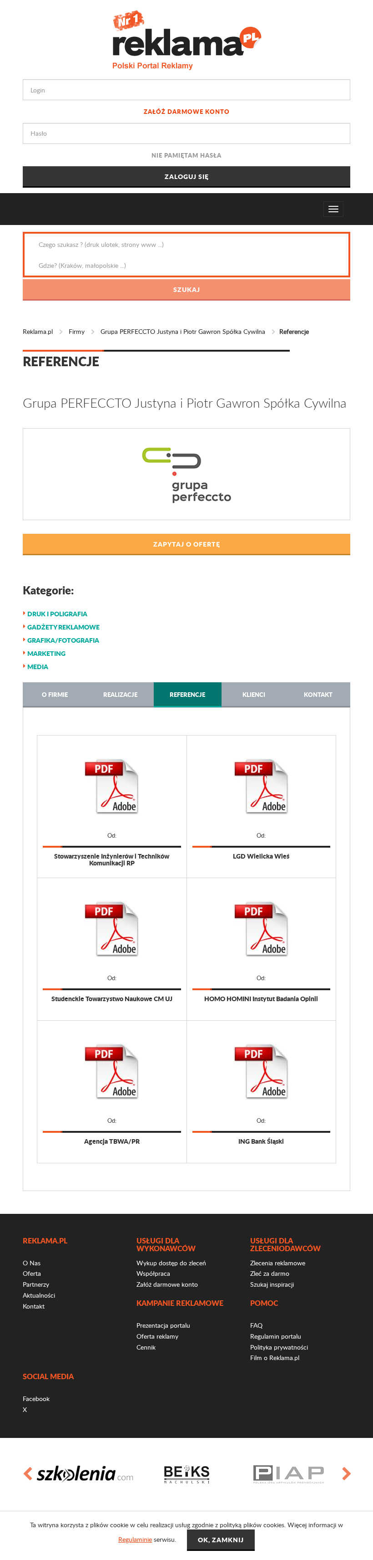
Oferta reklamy (157, 1336)
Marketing (46, 653)
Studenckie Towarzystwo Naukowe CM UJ (111, 998)
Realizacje (120, 694)
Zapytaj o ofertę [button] (186, 543)
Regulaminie (135, 1539)
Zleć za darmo (269, 1273)
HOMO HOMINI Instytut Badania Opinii (261, 998)
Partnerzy (36, 1284)
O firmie (55, 694)
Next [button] (346, 1474)
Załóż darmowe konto (187, 111)
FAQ (256, 1325)
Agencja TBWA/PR (112, 1141)
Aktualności (39, 1295)
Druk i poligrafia (57, 613)
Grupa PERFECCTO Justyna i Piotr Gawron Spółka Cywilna (183, 331)
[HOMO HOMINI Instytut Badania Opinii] (261, 929)
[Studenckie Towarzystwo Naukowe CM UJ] (112, 929)
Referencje (187, 694)
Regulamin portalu (275, 1336)
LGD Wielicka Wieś (261, 856)
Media (37, 666)
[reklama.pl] (187, 38)
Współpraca (153, 1273)
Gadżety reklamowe (63, 626)
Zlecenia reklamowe (277, 1262)
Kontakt (318, 694)
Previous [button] (26, 1474)
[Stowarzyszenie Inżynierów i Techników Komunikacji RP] (112, 786)
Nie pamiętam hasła (186, 155)
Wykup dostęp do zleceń (171, 1262)
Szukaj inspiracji (272, 1284)
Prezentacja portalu (163, 1325)
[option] (85, 1474)
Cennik (146, 1347)
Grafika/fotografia (63, 639)
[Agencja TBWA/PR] (112, 1071)
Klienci (253, 694)
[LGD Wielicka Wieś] (261, 786)
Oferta (32, 1273)
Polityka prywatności (279, 1347)
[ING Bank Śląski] (261, 1071)
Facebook (36, 1398)
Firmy (77, 331)
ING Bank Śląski (261, 1141)
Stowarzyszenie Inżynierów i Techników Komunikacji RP (111, 860)
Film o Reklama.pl (274, 1357)
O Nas (31, 1262)
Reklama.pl (38, 331)
